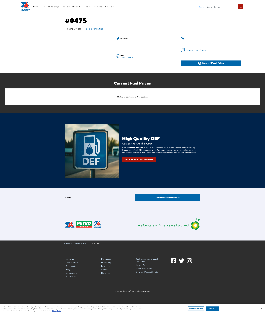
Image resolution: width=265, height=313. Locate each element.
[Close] (261, 308)
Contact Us (71, 276)
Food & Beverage (51, 7)
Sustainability (72, 262)
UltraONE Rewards (135, 147)
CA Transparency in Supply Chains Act (147, 260)
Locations (37, 7)
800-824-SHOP (126, 57)
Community (71, 266)
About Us (70, 259)
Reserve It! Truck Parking (213, 63)
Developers (106, 259)
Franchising (97, 7)
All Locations (71, 273)
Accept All (212, 308)
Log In (201, 7)
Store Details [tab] (74, 28)
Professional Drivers (70, 7)
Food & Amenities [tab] (94, 28)
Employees (105, 266)
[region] (132, 308)
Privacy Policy (141, 265)
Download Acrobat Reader (147, 272)
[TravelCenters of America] (25, 6)
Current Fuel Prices (196, 49)
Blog (68, 269)
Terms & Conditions (144, 268)
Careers (108, 7)
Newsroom (105, 273)
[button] (240, 6)
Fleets (85, 7)
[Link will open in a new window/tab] (167, 224)
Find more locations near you (167, 197)
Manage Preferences (196, 308)
